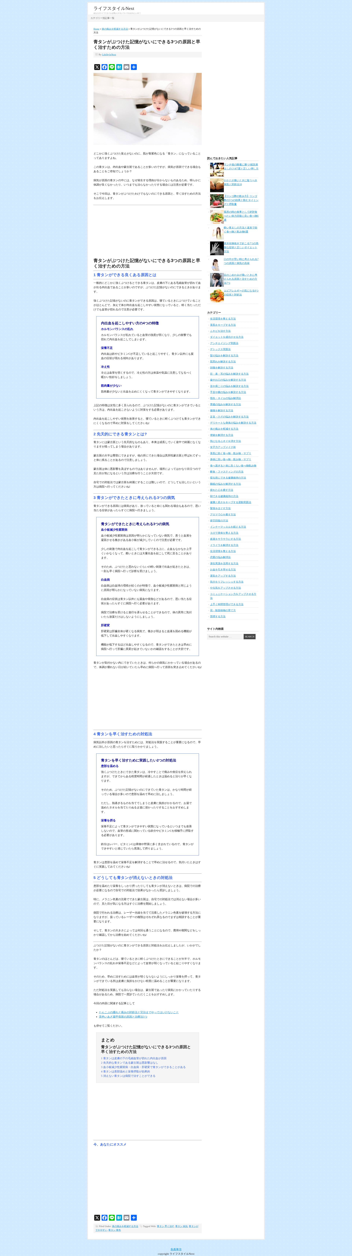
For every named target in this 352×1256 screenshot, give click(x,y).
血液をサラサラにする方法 (225, 539)
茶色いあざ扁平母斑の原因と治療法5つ (123, 1016)
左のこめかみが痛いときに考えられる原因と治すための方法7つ (240, 279)
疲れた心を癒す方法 (221, 490)
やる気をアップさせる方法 (225, 587)
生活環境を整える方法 (223, 318)
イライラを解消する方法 (224, 545)
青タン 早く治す (165, 1226)
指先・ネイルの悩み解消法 (225, 398)
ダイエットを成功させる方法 (226, 337)
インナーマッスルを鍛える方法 (228, 526)
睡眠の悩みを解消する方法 (225, 484)
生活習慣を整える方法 (223, 551)
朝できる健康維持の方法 (224, 496)
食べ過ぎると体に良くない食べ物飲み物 (233, 465)
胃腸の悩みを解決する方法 (225, 404)
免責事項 (176, 1249)
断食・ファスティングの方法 (226, 471)
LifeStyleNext (109, 54)
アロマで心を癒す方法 (223, 514)
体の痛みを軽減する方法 (125, 1226)
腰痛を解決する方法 (221, 410)
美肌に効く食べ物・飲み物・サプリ (230, 453)
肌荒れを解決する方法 (223, 361)
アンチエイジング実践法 (224, 343)
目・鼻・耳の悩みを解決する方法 (229, 373)
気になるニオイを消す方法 (225, 441)
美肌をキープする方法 (223, 325)
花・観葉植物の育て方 (223, 610)
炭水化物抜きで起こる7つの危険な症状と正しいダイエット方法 (241, 247)
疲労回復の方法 (219, 520)
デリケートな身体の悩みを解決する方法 (233, 422)
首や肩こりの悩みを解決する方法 (229, 386)
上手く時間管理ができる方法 (226, 604)
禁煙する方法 (217, 616)
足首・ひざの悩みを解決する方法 (229, 416)
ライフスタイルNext (114, 8)
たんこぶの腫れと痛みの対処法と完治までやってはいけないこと (139, 1012)
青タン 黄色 (114, 1230)
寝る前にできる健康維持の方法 (228, 477)
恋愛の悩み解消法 (220, 557)
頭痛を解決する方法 (221, 367)
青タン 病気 (181, 1226)
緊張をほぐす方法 (220, 508)
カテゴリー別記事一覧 (102, 18)
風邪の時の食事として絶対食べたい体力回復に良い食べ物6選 (241, 216)
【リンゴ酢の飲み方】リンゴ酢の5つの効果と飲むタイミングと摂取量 (241, 200)
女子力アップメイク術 (223, 447)
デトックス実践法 (220, 349)
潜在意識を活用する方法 (224, 563)
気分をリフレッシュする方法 (226, 581)
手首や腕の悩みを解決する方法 (228, 392)
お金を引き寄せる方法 (223, 569)
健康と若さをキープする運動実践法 (230, 502)
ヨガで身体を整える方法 (224, 533)
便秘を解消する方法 (221, 435)
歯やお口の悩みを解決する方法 (228, 380)
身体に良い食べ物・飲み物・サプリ (230, 459)
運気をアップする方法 (223, 575)
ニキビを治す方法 (220, 331)
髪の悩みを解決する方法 (224, 355)
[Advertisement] (148, 232)
